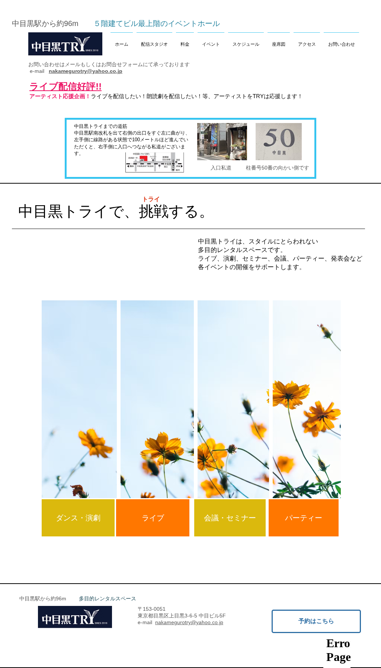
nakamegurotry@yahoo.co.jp (85, 71)
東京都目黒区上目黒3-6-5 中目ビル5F (182, 616)
